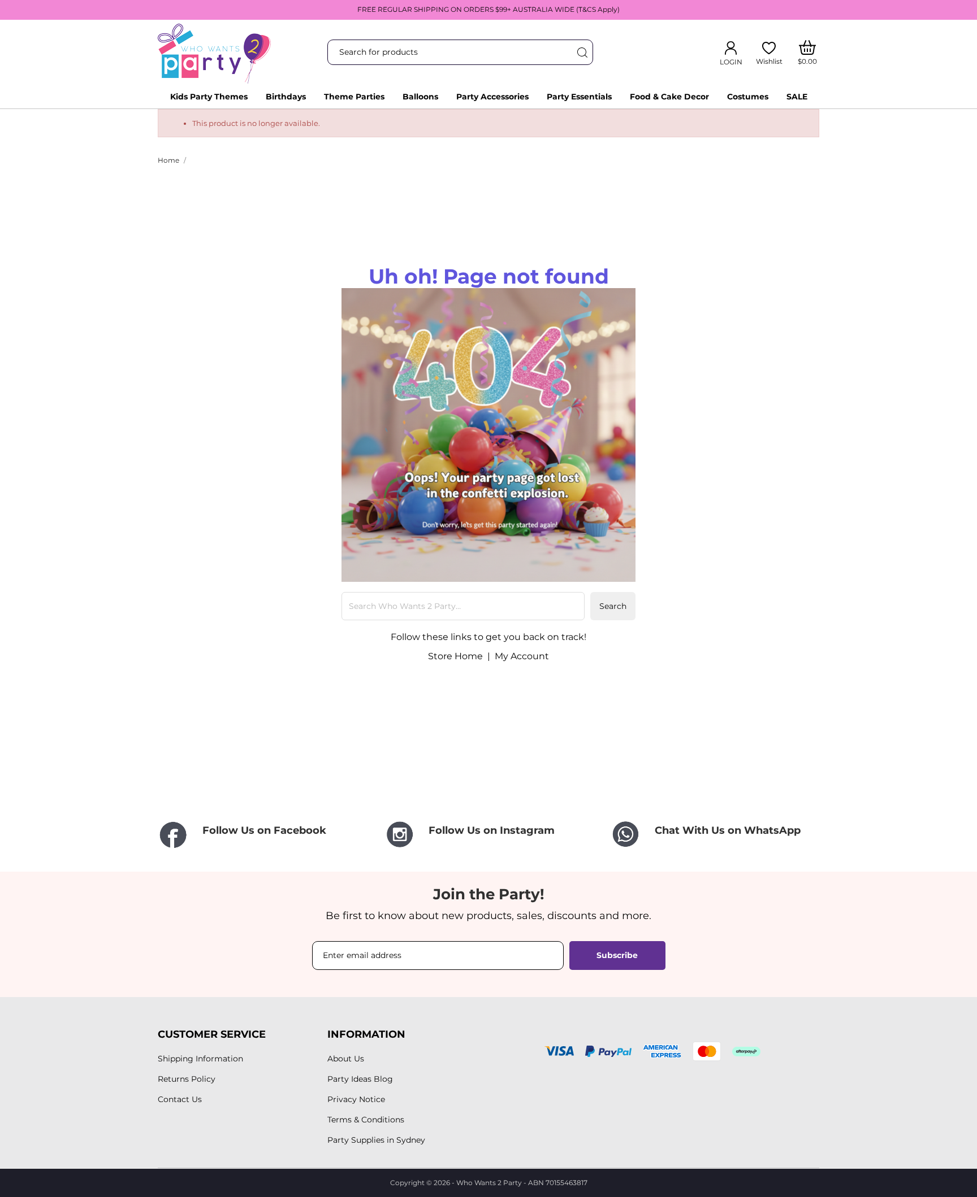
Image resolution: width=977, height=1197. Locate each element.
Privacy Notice (356, 1099)
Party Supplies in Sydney (376, 1140)
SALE (796, 97)
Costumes (747, 97)
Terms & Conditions (365, 1120)
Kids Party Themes (209, 97)
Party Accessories (492, 97)
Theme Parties (354, 97)
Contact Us (180, 1099)
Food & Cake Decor (669, 97)
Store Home (455, 656)
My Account (522, 656)
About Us (345, 1059)
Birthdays (286, 97)
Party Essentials (579, 97)
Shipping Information (200, 1059)
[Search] (581, 52)
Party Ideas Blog (360, 1079)
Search (612, 606)
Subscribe (617, 955)
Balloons (420, 97)
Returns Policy (186, 1079)
